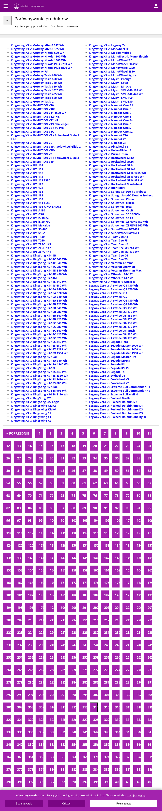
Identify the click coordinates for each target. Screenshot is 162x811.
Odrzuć (66, 803)
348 (8, 744)
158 (74, 570)
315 (106, 707)
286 (95, 682)
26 (8, 458)
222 (8, 632)
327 (84, 720)
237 (19, 645)
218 (117, 620)
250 (8, 657)
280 (30, 682)
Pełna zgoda (123, 803)
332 (139, 720)
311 (63, 707)
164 (139, 570)
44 (51, 471)
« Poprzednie (17, 433)
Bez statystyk (24, 803)
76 (95, 495)
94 (138, 508)
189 (106, 595)
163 (128, 570)
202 (95, 607)
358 (117, 744)
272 (95, 670)
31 (62, 458)
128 (52, 545)
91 (106, 508)
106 (117, 520)
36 (117, 458)
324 (52, 720)
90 (95, 508)
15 (40, 446)
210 (30, 620)
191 (128, 595)
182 (30, 595)
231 (106, 632)
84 (30, 508)
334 (8, 732)
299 (84, 695)
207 (150, 607)
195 (19, 607)
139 (19, 558)
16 (51, 446)
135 (128, 545)
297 (63, 695)
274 (117, 670)
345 (128, 732)
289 (128, 682)
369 (84, 757)
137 (150, 545)
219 (128, 620)
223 (19, 632)
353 (63, 744)
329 (106, 720)
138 (8, 558)
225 (41, 632)
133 (106, 545)
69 (19, 495)
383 (84, 769)
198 (52, 607)
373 (128, 757)
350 (30, 744)
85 (40, 508)
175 (106, 583)
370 (95, 757)
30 (51, 458)
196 (30, 607)
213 (63, 620)
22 (117, 446)
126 (30, 545)
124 (8, 545)
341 (84, 732)
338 (52, 732)
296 (52, 695)
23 (127, 446)
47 (84, 471)
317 (128, 707)
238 (30, 645)
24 (138, 446)
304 (139, 695)
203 (106, 607)
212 (52, 620)
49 (106, 471)
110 (8, 533)
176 (117, 583)
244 (95, 645)
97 (19, 520)
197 (41, 607)
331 (128, 720)
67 (149, 483)
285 (84, 682)
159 (84, 570)
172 (74, 583)
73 (62, 495)
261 (128, 657)
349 (19, 744)
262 (139, 657)
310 (52, 707)
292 (8, 695)
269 (63, 670)
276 (139, 670)
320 (8, 720)
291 (150, 682)
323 (41, 720)
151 (150, 558)
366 (52, 757)
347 (150, 732)
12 (8, 446)
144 (74, 558)
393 (41, 782)
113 (41, 533)
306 (8, 707)
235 (150, 632)
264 (8, 670)
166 (8, 583)
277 (150, 670)
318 (139, 707)
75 (84, 495)
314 (95, 707)
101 (63, 520)
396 (74, 782)
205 (128, 607)
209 (19, 620)
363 (19, 757)
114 (52, 533)
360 (139, 744)
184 (52, 595)
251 (19, 657)
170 (52, 583)
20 (95, 446)
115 (63, 533)
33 (84, 458)
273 (106, 670)
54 (8, 483)
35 (106, 458)
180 (8, 595)
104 (95, 520)
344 (117, 732)
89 (84, 508)
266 (30, 670)
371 (106, 757)
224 (30, 632)
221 (150, 620)
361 (150, 744)
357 (106, 744)
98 (30, 520)
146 (95, 558)
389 (150, 769)
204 (117, 607)
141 (41, 558)
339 (63, 732)
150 (139, 558)
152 (8, 570)
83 (19, 508)
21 (106, 446)
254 (52, 657)
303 (128, 695)
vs (37, 45)
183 (41, 595)
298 (74, 695)
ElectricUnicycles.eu (28, 6)
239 (41, 645)
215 (84, 620)
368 (74, 757)
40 (8, 471)
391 (19, 782)
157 (63, 570)
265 (19, 670)
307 (19, 707)
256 (74, 657)
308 (30, 707)
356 (95, 744)
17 (62, 446)
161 (106, 570)
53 (149, 471)
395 (63, 782)
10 (138, 433)
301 (106, 695)
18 (73, 446)
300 (95, 695)
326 (74, 720)
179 (150, 583)
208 (8, 620)
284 (74, 682)
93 (127, 508)
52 (138, 471)
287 (106, 682)
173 (84, 583)
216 (95, 620)
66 (138, 483)
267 (41, 670)
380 (52, 769)
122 (139, 533)
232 (117, 632)
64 (117, 483)
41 (19, 471)
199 (63, 607)
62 (95, 483)
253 (41, 657)
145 (84, 558)
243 (84, 645)
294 (30, 695)
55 (19, 483)
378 (30, 769)
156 (52, 570)
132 (95, 545)
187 (84, 595)
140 (30, 558)
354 (74, 744)
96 (8, 520)
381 (63, 769)
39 (149, 458)
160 (95, 570)
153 (19, 570)
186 (74, 595)
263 (150, 657)
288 (117, 682)
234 (139, 632)
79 (127, 495)
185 (63, 595)
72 (51, 495)
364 (30, 757)
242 (74, 645)
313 (84, 707)
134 (117, 545)
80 (138, 495)
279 (19, 682)
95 (149, 508)
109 (150, 520)
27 (19, 458)
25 (149, 446)
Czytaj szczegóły (136, 795)
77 (106, 495)
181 (19, 595)
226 (52, 632)
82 (8, 508)
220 (139, 620)
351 (41, 744)
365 (41, 757)
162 (117, 570)
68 (8, 495)
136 (139, 545)
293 (19, 695)
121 (128, 533)
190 (117, 595)
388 (139, 769)
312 (74, 707)
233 (128, 632)
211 (41, 620)
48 (95, 471)
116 (74, 533)
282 (52, 682)
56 (30, 483)
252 (30, 657)
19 (84, 446)
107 (128, 520)
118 (95, 533)
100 (52, 520)
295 (41, 695)
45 (62, 471)
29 (40, 458)
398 (95, 782)
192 (139, 595)
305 (150, 695)
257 (84, 657)
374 (139, 757)
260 (117, 657)
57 (40, 483)
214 (74, 620)
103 (84, 520)
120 (117, 533)
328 (95, 720)
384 (95, 769)
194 (8, 607)
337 (41, 732)
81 (149, 495)
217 (106, 620)
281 (41, 682)
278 (8, 682)
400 (117, 782)
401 (128, 782)
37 (127, 458)
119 (106, 533)
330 (117, 720)
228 (74, 632)
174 (95, 583)
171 (63, 583)
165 (150, 570)
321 (19, 720)
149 (128, 558)
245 (106, 645)
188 (95, 595)
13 (19, 446)
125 (19, 545)
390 (8, 782)
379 (41, 769)
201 (84, 607)
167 (19, 583)
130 (74, 545)
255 (63, 657)
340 (74, 732)
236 (8, 645)
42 (30, 471)
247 (128, 645)
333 (150, 720)
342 (95, 732)
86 (51, 508)
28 (30, 458)
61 (84, 483)
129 (63, 545)
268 (52, 670)
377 (19, 769)
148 (117, 558)
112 (30, 533)
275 (128, 670)
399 (106, 782)
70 (30, 495)
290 (139, 682)
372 (117, 757)
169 (41, 583)
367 (63, 757)
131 (84, 545)
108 (139, 520)
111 (19, 533)
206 (139, 607)
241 (63, 645)
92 (117, 508)
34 (95, 458)
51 (127, 471)
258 (95, 657)
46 (73, 471)
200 (74, 607)
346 (139, 732)
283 (63, 682)
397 (84, 782)
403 (150, 782)
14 (30, 446)
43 (40, 471)
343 (106, 732)
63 (106, 483)
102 (74, 520)
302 (117, 695)
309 (41, 707)
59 (62, 483)
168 (30, 583)
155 (41, 570)
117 (84, 533)
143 (63, 558)
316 (117, 707)
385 (106, 769)
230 (95, 632)
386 (117, 769)
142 (52, 558)
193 (150, 595)
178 (139, 583)
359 (128, 744)
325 (63, 720)
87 (62, 508)
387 (128, 769)
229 (84, 632)
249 (150, 645)
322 (30, 720)
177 (128, 583)
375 (150, 757)
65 (127, 483)
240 (52, 645)
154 (30, 570)
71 (40, 495)
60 (73, 483)
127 (41, 545)
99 (40, 520)
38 (138, 458)
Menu (6, 6)
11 (149, 433)
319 (150, 707)
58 (51, 483)
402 (139, 782)
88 (73, 508)
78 (117, 495)
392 (30, 782)
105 (106, 520)
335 (19, 732)
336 (30, 732)
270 (74, 670)
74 (73, 495)
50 (117, 471)
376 (8, 769)
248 (139, 645)
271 (84, 670)
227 (63, 632)
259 (106, 657)
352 (52, 744)
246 (117, 645)
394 (52, 782)
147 (106, 558)
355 (84, 744)
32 (73, 458)
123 (150, 533)
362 (8, 757)
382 (74, 769)
